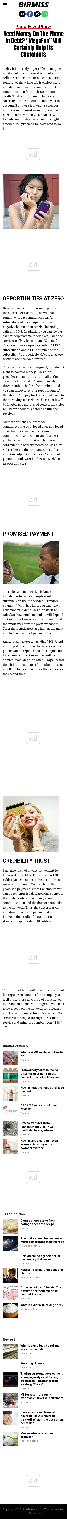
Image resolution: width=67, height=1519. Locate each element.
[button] (5, 4)
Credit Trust (51, 880)
